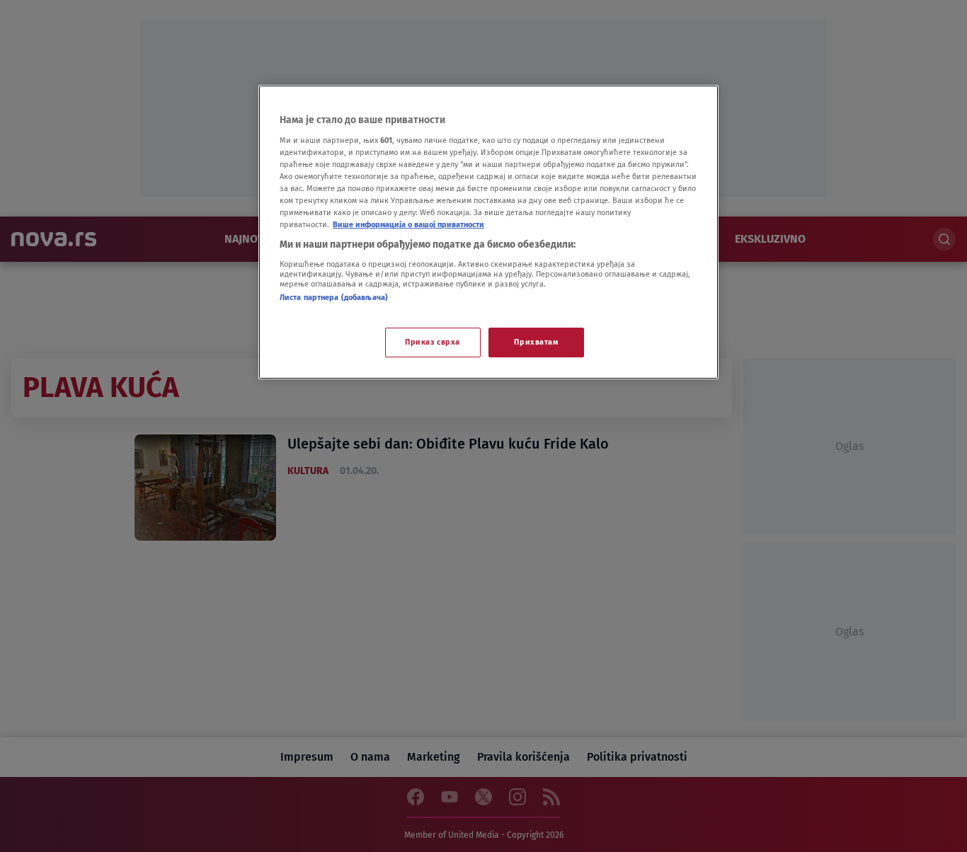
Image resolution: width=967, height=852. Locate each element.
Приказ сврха (432, 342)
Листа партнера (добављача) (334, 297)
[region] (488, 232)
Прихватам (536, 342)
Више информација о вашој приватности (408, 224)
